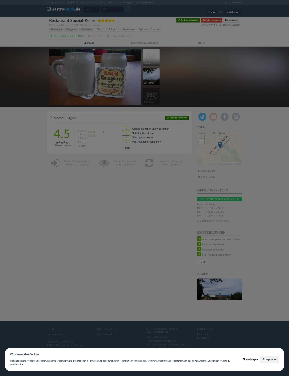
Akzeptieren (269, 359)
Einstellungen (250, 359)
